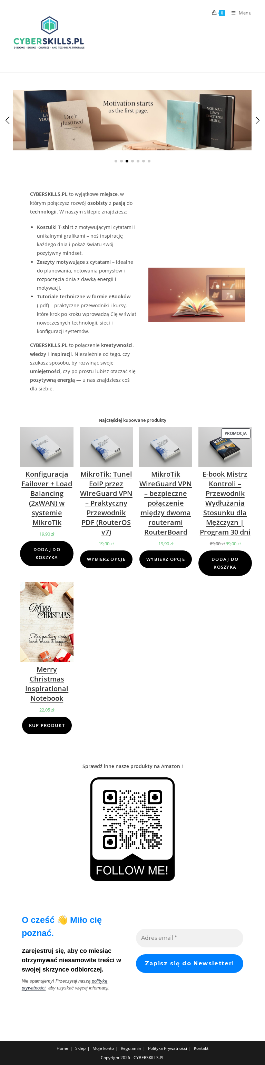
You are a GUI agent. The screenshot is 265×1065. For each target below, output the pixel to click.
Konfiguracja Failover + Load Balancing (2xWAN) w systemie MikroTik (46, 498)
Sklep (80, 1048)
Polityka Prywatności (167, 1048)
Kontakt (201, 1048)
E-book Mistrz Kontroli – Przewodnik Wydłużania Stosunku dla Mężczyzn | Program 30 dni (225, 503)
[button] (116, 161)
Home (62, 1048)
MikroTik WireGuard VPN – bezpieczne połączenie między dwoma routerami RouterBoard (165, 503)
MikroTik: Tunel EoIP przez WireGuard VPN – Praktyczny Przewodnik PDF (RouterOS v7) (106, 503)
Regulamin (131, 1048)
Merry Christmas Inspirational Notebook (46, 684)
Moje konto (103, 1048)
